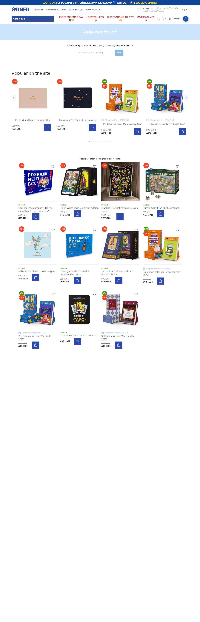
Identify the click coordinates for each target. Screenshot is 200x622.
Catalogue (19, 18)
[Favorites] (164, 18)
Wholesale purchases (56, 9)
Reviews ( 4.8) (93, 9)
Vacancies (38, 9)
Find (119, 52)
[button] (14, 98)
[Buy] (47, 127)
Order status (78, 9)
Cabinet (176, 18)
